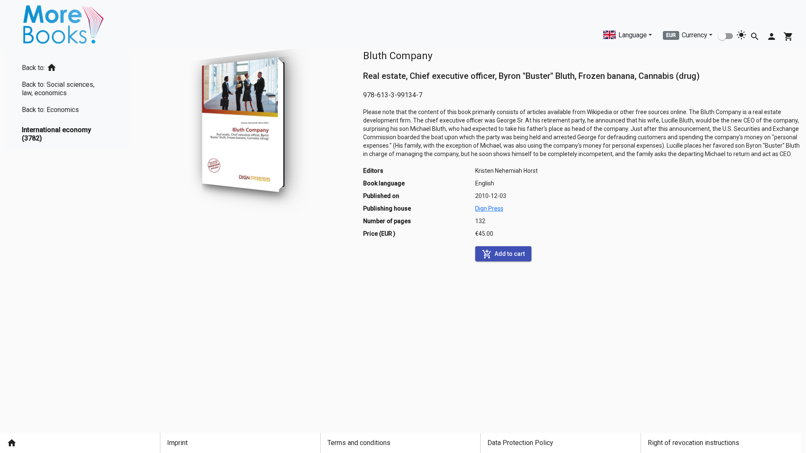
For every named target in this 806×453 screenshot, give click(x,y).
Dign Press (489, 208)
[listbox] (67, 99)
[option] (67, 66)
